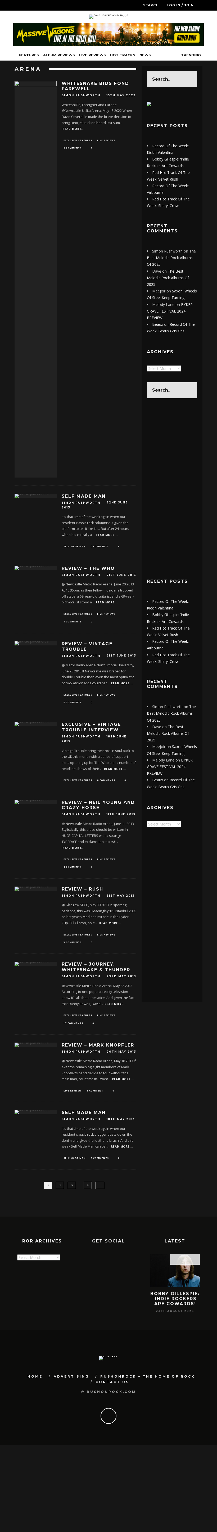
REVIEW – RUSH (82, 889)
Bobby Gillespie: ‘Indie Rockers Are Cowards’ (175, 1298)
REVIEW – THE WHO (88, 568)
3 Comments (73, 942)
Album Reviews (59, 55)
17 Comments (73, 1023)
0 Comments (73, 147)
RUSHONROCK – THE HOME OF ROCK (147, 1376)
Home (35, 1376)
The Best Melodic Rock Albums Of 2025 (171, 258)
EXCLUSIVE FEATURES (78, 140)
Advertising (71, 1376)
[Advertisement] (172, 488)
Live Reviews (92, 55)
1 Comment (95, 1090)
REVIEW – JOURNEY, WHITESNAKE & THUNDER (96, 967)
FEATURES (29, 55)
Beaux (157, 324)
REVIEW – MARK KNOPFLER (98, 1045)
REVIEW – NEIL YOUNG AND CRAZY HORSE (98, 805)
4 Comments (73, 621)
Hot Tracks (122, 55)
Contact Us (112, 1382)
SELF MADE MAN (84, 496)
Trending (190, 55)
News (145, 55)
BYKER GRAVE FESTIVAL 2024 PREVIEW (170, 311)
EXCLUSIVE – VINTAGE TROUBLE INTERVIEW (91, 727)
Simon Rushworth (81, 95)
